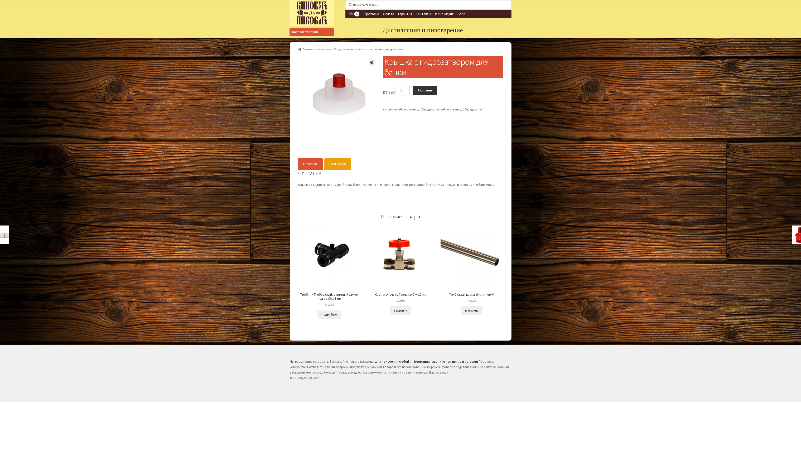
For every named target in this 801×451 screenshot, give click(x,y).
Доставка (372, 14)
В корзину (425, 90)
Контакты (423, 14)
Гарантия (405, 14)
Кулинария (323, 49)
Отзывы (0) (337, 164)
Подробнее (329, 314)
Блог (461, 14)
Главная (308, 49)
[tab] (310, 164)
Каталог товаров (305, 32)
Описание (310, 164)
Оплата (388, 14)
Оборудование (343, 49)
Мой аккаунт (444, 14)
